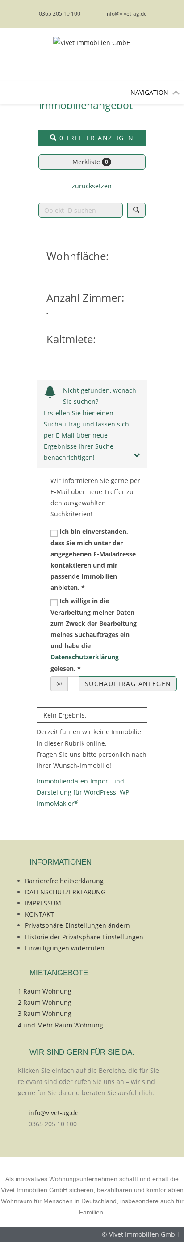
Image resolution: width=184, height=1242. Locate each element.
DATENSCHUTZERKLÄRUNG (65, 892)
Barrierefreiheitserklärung (64, 881)
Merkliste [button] (90, 162)
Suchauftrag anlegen (128, 683)
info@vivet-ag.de (54, 1112)
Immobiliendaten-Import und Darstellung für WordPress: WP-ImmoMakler (84, 792)
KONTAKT (39, 914)
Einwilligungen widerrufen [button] (65, 948)
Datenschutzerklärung (84, 657)
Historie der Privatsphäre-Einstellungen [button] (84, 937)
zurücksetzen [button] (92, 186)
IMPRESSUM (43, 903)
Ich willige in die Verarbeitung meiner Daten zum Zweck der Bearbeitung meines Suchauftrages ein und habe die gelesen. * (93, 634)
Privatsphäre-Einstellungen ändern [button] (77, 925)
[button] (149, 92)
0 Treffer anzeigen (95, 138)
